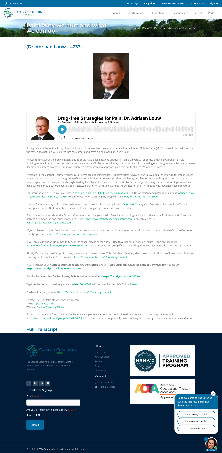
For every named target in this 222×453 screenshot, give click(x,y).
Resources (179, 13)
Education (158, 13)
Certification (136, 13)
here (134, 284)
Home (137, 28)
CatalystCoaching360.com (51, 307)
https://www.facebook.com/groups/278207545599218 (56, 245)
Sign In (214, 3)
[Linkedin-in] (35, 383)
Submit (35, 425)
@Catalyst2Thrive (45, 303)
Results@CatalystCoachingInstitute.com (49, 222)
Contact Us (197, 3)
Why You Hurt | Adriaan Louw (141, 196)
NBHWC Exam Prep (173, 3)
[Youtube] (47, 383)
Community (131, 3)
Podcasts (147, 28)
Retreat (198, 13)
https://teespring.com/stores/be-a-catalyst (73, 234)
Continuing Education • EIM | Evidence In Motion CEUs (102, 193)
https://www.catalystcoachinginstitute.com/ (109, 219)
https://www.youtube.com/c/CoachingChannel (100, 257)
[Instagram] (41, 383)
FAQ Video (150, 3)
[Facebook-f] (28, 383)
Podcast (212, 13)
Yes (30, 415)
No (39, 415)
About (116, 13)
